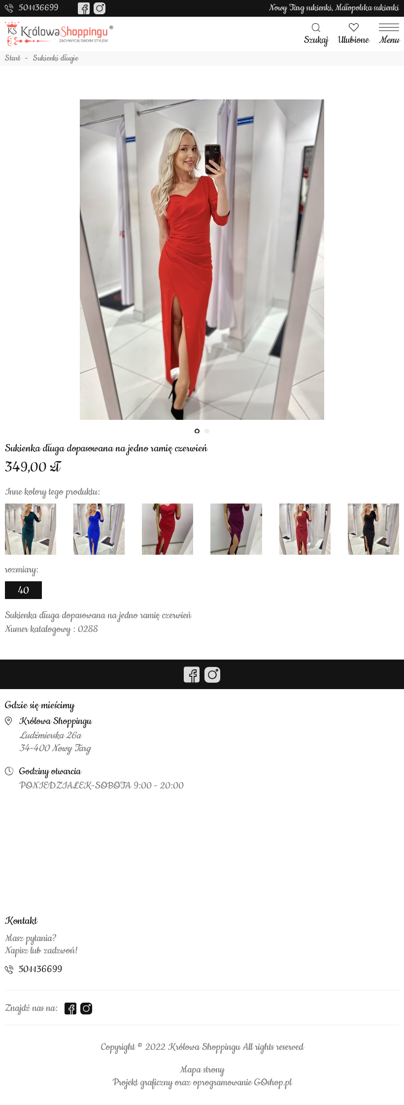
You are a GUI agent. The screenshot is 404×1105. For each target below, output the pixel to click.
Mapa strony (202, 1070)
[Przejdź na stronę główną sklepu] (59, 34)
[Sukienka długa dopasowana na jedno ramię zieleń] (30, 529)
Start (12, 58)
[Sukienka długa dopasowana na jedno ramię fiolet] (236, 529)
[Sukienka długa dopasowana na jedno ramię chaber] (99, 529)
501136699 (38, 8)
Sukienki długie (55, 58)
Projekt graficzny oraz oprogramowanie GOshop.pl (202, 1082)
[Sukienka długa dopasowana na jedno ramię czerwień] (202, 259)
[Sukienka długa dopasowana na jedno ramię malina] (167, 529)
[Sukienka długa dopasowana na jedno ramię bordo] (305, 529)
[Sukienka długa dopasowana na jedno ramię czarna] (373, 529)
